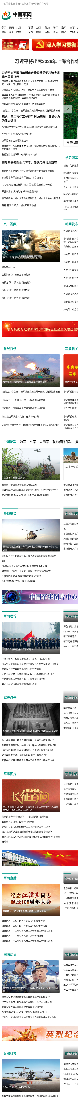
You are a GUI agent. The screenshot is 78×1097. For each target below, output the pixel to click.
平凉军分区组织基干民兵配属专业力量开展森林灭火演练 (29, 1022)
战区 (38, 27)
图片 (55, 32)
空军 (72, 27)
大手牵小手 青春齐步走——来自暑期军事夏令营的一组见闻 (30, 994)
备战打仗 (10, 348)
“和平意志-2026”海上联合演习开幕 (18, 581)
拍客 (72, 32)
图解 (63, 32)
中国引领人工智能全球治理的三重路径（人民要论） (27, 663)
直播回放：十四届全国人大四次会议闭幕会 (22, 940)
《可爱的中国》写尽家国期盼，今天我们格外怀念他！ (28, 755)
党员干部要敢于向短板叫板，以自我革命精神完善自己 (28, 678)
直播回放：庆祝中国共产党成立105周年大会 (23, 926)
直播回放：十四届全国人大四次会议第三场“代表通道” (27, 945)
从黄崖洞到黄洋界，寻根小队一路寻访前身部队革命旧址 (29, 750)
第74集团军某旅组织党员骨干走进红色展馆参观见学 (27, 836)
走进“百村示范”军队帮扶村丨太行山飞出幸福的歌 (25, 494)
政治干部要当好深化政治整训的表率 (19, 688)
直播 (47, 32)
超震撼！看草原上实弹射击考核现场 (19, 484)
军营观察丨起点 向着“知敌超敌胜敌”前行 (21, 576)
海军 (63, 27)
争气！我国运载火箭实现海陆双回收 (20, 257)
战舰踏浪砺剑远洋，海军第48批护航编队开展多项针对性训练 (30, 548)
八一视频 (10, 224)
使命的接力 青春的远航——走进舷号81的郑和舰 (25, 821)
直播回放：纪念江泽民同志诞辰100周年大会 (24, 916)
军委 (30, 27)
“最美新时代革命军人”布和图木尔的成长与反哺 (24, 566)
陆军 (55, 27)
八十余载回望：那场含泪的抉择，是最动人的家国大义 (28, 745)
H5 (67, 883)
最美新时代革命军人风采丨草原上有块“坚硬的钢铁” (26, 571)
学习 (3, 27)
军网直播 (10, 883)
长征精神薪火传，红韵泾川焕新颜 (18, 826)
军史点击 (10, 702)
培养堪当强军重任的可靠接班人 (18, 654)
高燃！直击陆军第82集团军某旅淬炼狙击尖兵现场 (26, 831)
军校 (30, 32)
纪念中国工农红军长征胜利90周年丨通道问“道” (24, 760)
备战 (47, 27)
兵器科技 (10, 1058)
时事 (18, 32)
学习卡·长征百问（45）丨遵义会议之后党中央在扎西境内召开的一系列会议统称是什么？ (30, 814)
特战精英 (10, 513)
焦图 (18, 27)
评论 (11, 32)
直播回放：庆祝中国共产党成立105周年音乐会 (24, 930)
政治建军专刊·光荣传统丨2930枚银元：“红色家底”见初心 (30, 735)
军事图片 (10, 779)
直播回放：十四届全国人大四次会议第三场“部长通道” (27, 935)
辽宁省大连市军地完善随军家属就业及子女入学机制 (27, 1007)
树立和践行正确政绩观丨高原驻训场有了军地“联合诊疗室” (30, 489)
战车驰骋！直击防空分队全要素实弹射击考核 (24, 381)
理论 (3, 32)
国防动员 (10, 959)
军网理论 (10, 621)
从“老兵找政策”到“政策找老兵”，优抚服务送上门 (25, 1017)
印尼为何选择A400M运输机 (16, 1091)
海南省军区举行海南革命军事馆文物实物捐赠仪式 (26, 1002)
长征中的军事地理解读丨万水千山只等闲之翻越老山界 (28, 765)
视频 (38, 32)
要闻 (11, 27)
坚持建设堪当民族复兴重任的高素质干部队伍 (23, 683)
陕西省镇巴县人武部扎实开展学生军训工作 (22, 1012)
